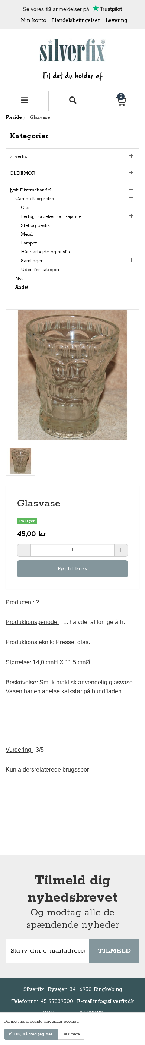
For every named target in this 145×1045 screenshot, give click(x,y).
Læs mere (71, 1034)
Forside (14, 117)
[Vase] (20, 461)
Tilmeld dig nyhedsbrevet (72, 889)
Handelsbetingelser (76, 20)
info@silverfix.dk (113, 1001)
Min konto (33, 20)
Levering (116, 20)
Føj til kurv (72, 569)
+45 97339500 (55, 1001)
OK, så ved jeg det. (33, 1034)
